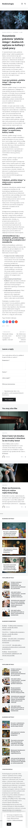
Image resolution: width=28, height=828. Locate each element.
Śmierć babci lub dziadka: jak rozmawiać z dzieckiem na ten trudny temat (13, 438)
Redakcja (4, 625)
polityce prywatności (17, 820)
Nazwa (4, 372)
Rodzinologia (8, 3)
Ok (9, 824)
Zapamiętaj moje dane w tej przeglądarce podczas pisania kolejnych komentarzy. (12, 393)
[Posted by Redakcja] (3, 457)
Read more (5, 453)
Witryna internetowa (8, 384)
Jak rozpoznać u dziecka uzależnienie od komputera (10, 550)
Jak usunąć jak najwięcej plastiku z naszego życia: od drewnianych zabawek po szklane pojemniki (18, 761)
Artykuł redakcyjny (11, 318)
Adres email (6, 378)
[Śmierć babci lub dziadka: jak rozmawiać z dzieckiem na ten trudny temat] (2, 426)
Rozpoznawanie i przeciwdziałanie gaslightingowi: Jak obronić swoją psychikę (12, 653)
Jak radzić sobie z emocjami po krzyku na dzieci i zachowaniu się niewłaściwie (17, 613)
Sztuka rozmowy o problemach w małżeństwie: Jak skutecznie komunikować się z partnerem (18, 585)
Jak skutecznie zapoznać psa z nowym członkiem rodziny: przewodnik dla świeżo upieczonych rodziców (18, 603)
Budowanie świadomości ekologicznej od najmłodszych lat (18, 751)
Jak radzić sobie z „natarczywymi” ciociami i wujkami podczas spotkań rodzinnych (18, 594)
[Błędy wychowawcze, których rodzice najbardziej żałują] (2, 478)
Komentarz (6, 360)
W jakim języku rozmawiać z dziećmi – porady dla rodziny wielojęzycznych (12, 627)
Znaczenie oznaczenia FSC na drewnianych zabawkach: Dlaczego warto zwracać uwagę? (9, 567)
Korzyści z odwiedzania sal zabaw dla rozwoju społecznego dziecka (10, 533)
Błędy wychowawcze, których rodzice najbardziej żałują (11, 490)
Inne (21, 32)
